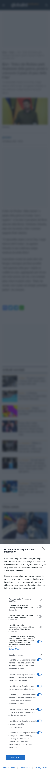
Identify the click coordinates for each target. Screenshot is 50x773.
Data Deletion (9, 768)
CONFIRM (15, 757)
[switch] (39, 606)
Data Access (25, 768)
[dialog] (25, 658)
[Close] (44, 549)
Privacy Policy (41, 768)
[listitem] (25, 600)
